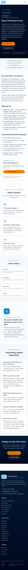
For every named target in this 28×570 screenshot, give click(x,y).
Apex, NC (3, 527)
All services (4, 513)
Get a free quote (7, 43)
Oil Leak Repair (5, 511)
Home (2, 9)
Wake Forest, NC (5, 533)
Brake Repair (4, 503)
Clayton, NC (4, 525)
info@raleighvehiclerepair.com (10, 491)
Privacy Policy (3, 565)
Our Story (3, 547)
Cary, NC (3, 529)
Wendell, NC (4, 536)
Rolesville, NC (4, 540)
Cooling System (5, 509)
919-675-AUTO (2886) (8, 489)
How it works (4, 549)
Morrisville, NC (4, 538)
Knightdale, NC (4, 531)
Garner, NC (4, 523)
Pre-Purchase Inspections (7, 500)
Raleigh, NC (4, 521)
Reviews (3, 551)
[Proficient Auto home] (3, 2)
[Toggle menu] (25, 2)
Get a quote (4, 554)
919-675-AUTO (9, 48)
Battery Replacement (6, 505)
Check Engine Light (6, 507)
